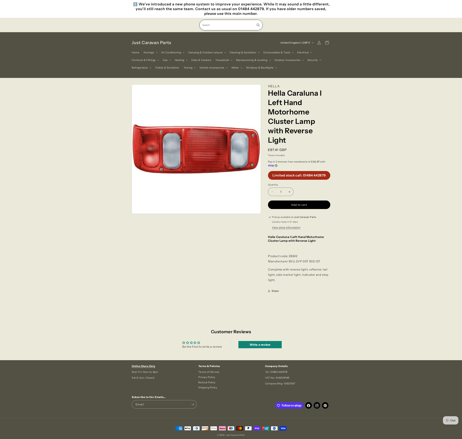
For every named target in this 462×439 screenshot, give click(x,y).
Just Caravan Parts (235, 435)
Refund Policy (206, 382)
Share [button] (275, 291)
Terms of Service (208, 372)
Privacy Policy (206, 377)
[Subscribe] (193, 404)
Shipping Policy (207, 387)
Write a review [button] (260, 344)
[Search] (258, 25)
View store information (286, 227)
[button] (150, 52)
